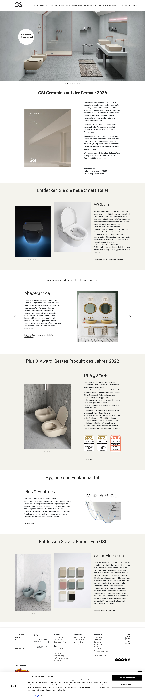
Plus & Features (99, 637)
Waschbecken (79, 639)
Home (36, 5)
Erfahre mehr (89, 459)
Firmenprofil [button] (44, 5)
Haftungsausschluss (61, 658)
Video (74, 5)
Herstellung (58, 639)
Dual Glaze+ (98, 648)
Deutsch (127, 638)
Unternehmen (58, 637)
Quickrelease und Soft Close (101, 652)
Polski (128, 641)
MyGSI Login (58, 648)
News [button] (68, 5)
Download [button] (82, 5)
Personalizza (126, 684)
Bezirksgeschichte (60, 642)
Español (127, 643)
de (126, 5)
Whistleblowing (59, 660)
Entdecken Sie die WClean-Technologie (108, 259)
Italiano (128, 634)
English (128, 636)
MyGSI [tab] (105, 5)
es (136, 5)
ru (129, 5)
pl (133, 5)
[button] (65, 83)
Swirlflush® (98, 639)
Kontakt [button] (98, 5)
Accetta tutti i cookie (127, 678)
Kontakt (56, 651)
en (122, 5)
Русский (127, 640)
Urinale (76, 644)
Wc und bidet (78, 642)
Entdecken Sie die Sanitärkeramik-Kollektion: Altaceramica (39, 336)
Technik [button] (62, 5)
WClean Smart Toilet (100, 655)
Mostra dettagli (33, 696)
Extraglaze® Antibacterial (98, 645)
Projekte (90, 5)
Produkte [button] (54, 5)
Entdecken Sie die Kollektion (104, 610)
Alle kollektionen (79, 637)
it (118, 5)
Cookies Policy (59, 656)
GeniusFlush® (99, 642)
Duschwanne (78, 647)
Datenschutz (58, 653)
